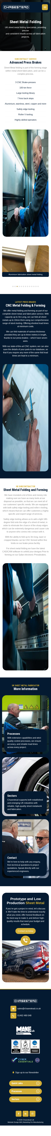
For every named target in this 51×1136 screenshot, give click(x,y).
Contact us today (25, 931)
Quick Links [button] (17, 1083)
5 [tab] (21, 286)
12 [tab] (35, 286)
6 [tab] (23, 286)
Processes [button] (17, 1091)
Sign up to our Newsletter (27, 1072)
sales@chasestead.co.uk (29, 1008)
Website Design (13, 1122)
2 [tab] (15, 286)
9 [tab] (29, 286)
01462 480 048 (24, 1015)
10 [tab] (31, 286)
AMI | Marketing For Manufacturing (31, 1122)
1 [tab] (12, 286)
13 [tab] (38, 286)
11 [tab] (33, 286)
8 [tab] (27, 286)
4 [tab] (19, 286)
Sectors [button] (15, 1099)
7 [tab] (25, 286)
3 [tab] (17, 286)
